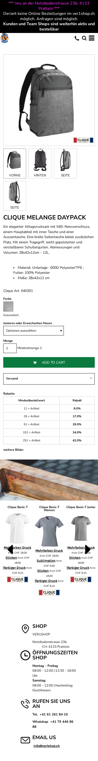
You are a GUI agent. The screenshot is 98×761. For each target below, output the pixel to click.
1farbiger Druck (14, 567)
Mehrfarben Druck (49, 550)
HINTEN (40, 175)
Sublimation (46, 560)
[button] (84, 38)
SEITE (65, 175)
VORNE (15, 175)
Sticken (43, 571)
